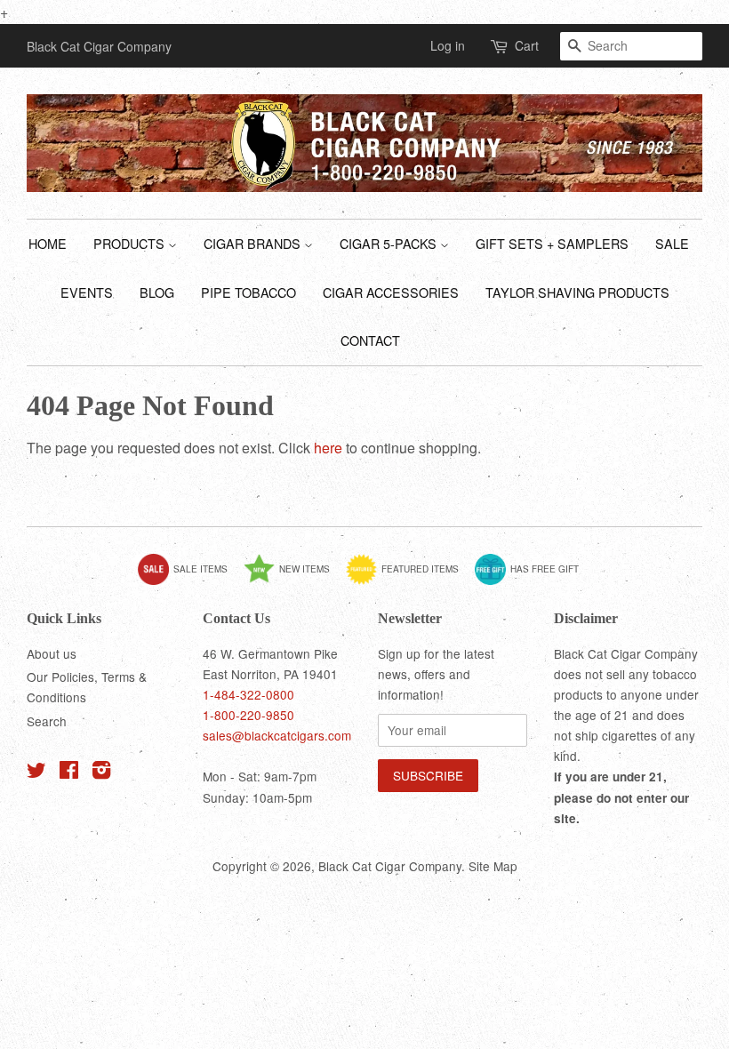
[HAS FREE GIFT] (533, 581)
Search (47, 721)
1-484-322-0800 (248, 694)
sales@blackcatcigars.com (277, 735)
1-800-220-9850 (248, 715)
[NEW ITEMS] (293, 581)
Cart (527, 45)
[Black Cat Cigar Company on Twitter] (36, 772)
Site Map (493, 866)
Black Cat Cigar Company (389, 866)
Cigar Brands (254, 243)
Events (86, 292)
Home (47, 243)
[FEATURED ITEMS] (409, 581)
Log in (447, 45)
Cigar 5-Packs (390, 243)
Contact (370, 340)
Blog (157, 292)
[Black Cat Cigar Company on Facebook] (69, 772)
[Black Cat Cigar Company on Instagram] (101, 772)
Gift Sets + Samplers (552, 243)
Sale (672, 243)
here (328, 447)
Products (130, 243)
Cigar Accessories (391, 292)
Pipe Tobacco (248, 292)
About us (51, 653)
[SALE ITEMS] (189, 581)
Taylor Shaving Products (577, 292)
